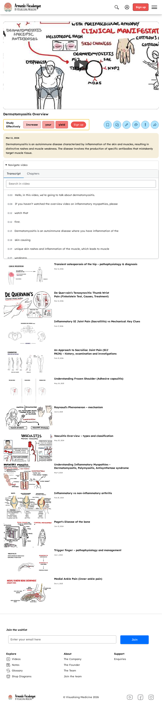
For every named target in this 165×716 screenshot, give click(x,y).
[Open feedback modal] (145, 125)
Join (134, 639)
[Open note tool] (127, 125)
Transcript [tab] (14, 173)
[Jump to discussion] (117, 125)
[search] (81, 184)
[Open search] (116, 7)
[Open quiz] (136, 125)
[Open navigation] (154, 7)
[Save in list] (108, 125)
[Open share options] (155, 125)
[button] (81, 65)
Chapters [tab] (33, 173)
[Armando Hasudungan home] (22, 7)
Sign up (141, 7)
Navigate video (18, 165)
